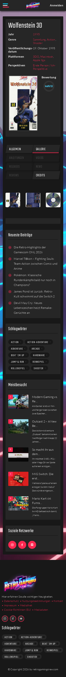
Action (51, 39)
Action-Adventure (37, 342)
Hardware (39, 355)
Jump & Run (17, 362)
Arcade (36, 349)
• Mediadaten (40, 609)
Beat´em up (17, 355)
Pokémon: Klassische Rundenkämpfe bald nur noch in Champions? (34, 280)
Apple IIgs (39, 60)
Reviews (14, 175)
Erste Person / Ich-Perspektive (44, 67)
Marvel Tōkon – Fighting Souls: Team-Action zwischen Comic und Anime (36, 264)
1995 (36, 34)
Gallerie (41, 149)
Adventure (17, 349)
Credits (40, 175)
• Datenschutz (10, 600)
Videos (40, 158)
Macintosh (46, 56)
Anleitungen (16, 158)
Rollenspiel (18, 368)
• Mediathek (25, 605)
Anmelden (56, 5)
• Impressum (9, 605)
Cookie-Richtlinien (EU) (17, 609)
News (39, 166)
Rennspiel (38, 362)
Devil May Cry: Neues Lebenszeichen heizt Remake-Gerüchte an (33, 308)
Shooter (38, 43)
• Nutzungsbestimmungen (35, 600)
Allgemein (15, 149)
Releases (14, 166)
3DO (36, 56)
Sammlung (39, 39)
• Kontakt (57, 600)
